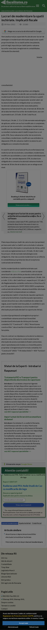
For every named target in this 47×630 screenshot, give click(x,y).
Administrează (13, 627)
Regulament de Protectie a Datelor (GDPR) (18, 616)
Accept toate (23, 623)
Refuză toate (34, 627)
